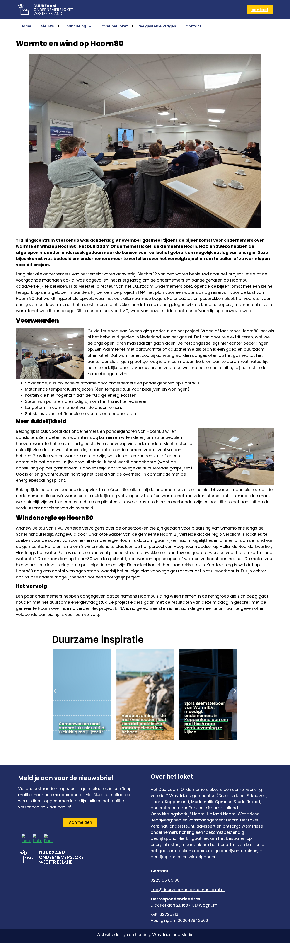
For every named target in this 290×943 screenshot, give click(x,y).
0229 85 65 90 (165, 880)
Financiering (74, 26)
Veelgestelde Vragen (156, 26)
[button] (55, 691)
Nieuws (47, 26)
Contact (193, 26)
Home (25, 26)
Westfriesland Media (173, 934)
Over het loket (115, 26)
